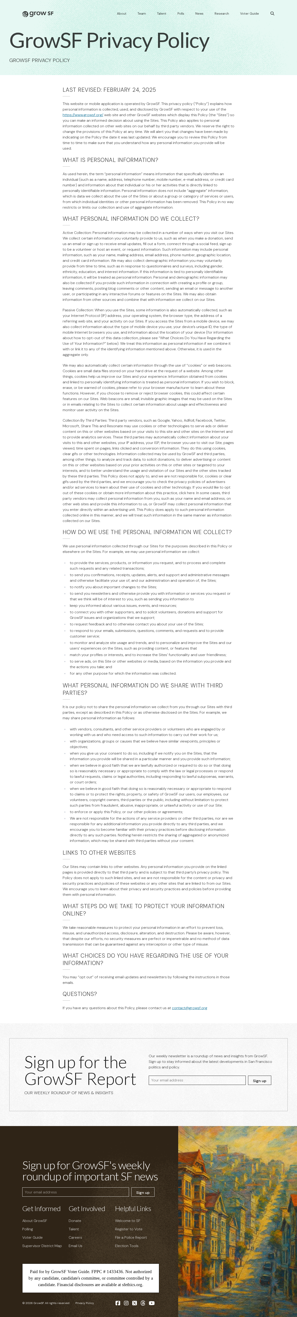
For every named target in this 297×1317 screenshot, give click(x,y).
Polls (181, 13)
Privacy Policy (84, 1303)
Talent (161, 13)
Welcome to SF (127, 1220)
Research (222, 13)
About (121, 13)
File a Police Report (131, 1237)
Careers (75, 1237)
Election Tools (127, 1245)
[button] (59, 90)
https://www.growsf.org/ (83, 114)
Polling (27, 1229)
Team (142, 13)
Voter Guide (249, 13)
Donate (75, 1220)
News (199, 13)
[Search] (272, 13)
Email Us (75, 1245)
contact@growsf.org (189, 1007)
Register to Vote (128, 1229)
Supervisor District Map (42, 1245)
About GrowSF (34, 1220)
